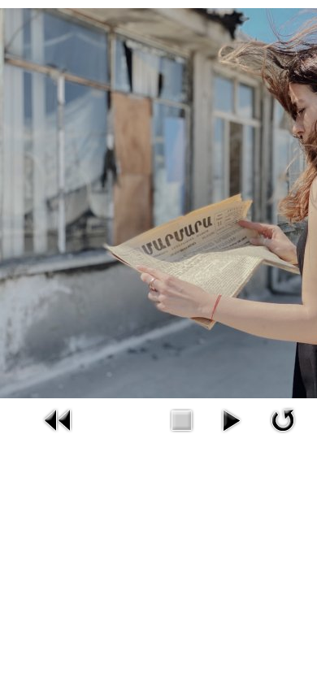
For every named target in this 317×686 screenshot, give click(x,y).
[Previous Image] (58, 418)
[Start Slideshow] (230, 418)
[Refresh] (283, 418)
